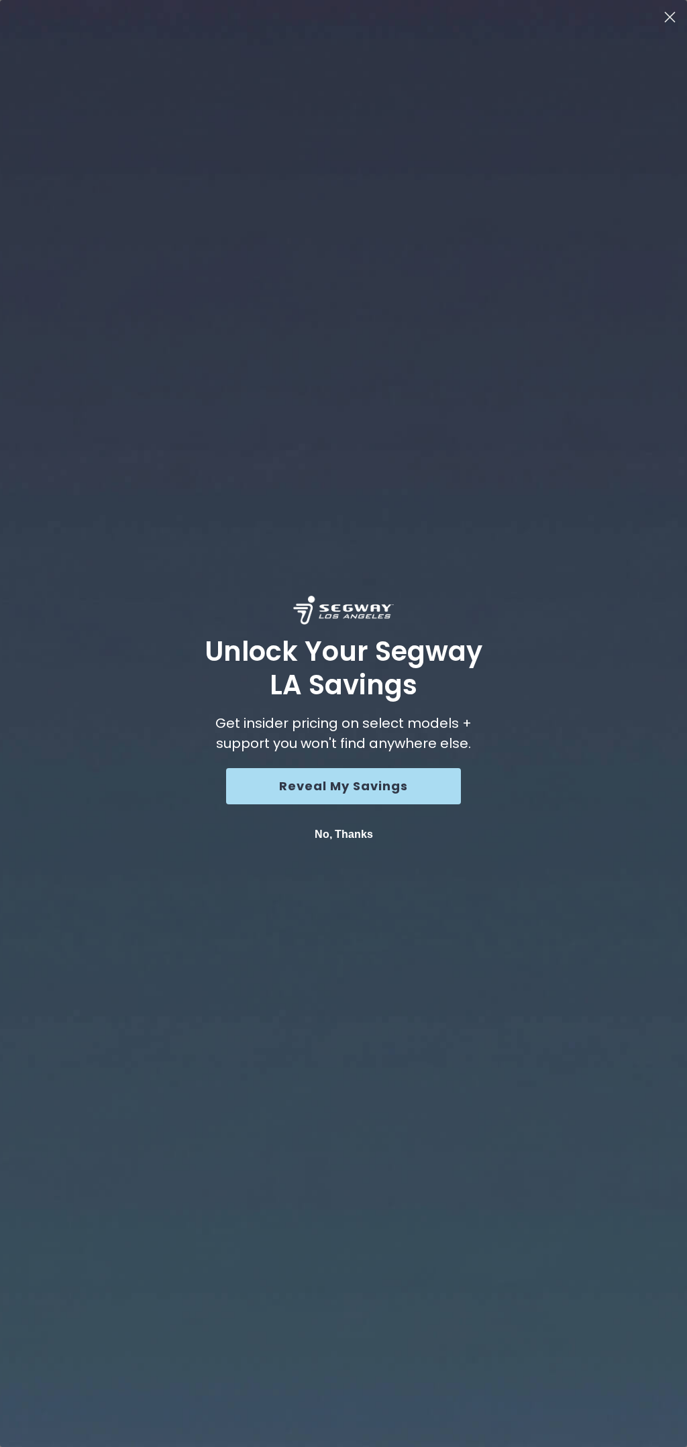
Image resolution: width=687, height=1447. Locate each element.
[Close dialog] (670, 17)
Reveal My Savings (343, 786)
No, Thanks (344, 834)
